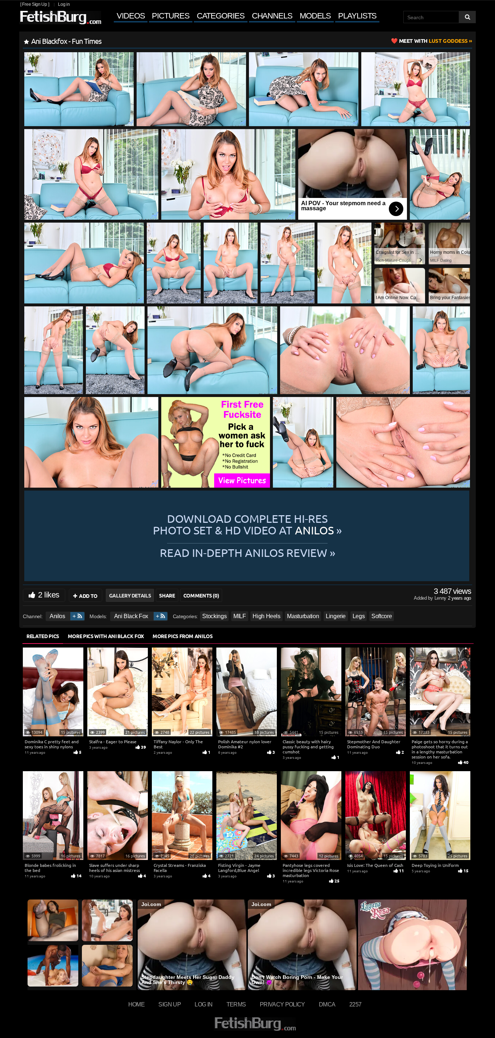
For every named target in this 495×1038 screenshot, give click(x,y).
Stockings (214, 616)
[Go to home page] (60, 17)
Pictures (170, 15)
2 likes (48, 594)
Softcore (381, 616)
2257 (355, 1004)
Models (315, 15)
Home (136, 1004)
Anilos (57, 616)
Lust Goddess (433, 40)
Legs (359, 616)
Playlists (357, 15)
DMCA (327, 1004)
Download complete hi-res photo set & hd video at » (247, 524)
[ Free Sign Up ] (34, 4)
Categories (221, 15)
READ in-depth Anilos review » (247, 552)
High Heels (266, 616)
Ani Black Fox (131, 616)
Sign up (169, 1004)
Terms (236, 1004)
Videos (131, 15)
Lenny (441, 598)
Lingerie (336, 616)
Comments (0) (201, 595)
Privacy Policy (282, 1004)
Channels (272, 15)
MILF (239, 616)
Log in (64, 4)
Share (167, 595)
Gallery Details (130, 595)
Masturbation (303, 616)
